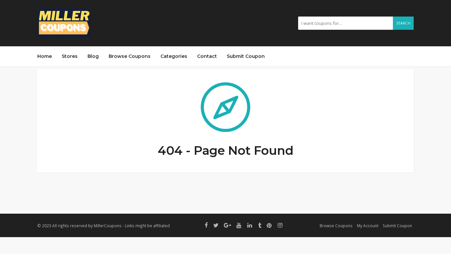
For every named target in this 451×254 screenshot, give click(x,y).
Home (44, 56)
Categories (173, 56)
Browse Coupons (130, 56)
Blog (93, 56)
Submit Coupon (246, 56)
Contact (207, 56)
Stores (70, 56)
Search (403, 23)
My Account (367, 225)
